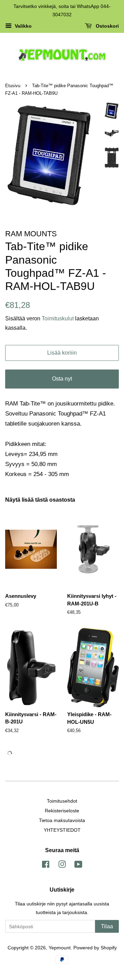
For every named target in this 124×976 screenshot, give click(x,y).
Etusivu (12, 85)
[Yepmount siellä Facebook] (46, 865)
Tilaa (107, 926)
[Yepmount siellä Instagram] (62, 865)
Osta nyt (62, 379)
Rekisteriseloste (62, 810)
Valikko (22, 26)
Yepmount (60, 947)
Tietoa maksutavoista (62, 820)
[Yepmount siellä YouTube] (78, 865)
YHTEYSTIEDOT (62, 830)
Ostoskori (106, 26)
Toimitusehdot (62, 801)
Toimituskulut (58, 318)
